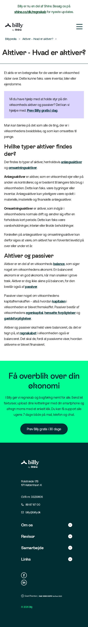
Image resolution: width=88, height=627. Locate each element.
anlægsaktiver (71, 162)
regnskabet (28, 333)
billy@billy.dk (33, 512)
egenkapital (34, 313)
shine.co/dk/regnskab (30, 12)
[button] (46, 525)
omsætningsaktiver (23, 167)
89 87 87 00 (33, 504)
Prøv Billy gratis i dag (42, 110)
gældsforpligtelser (17, 318)
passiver (31, 286)
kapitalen (58, 301)
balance (59, 264)
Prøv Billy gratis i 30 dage (44, 429)
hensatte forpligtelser (60, 313)
